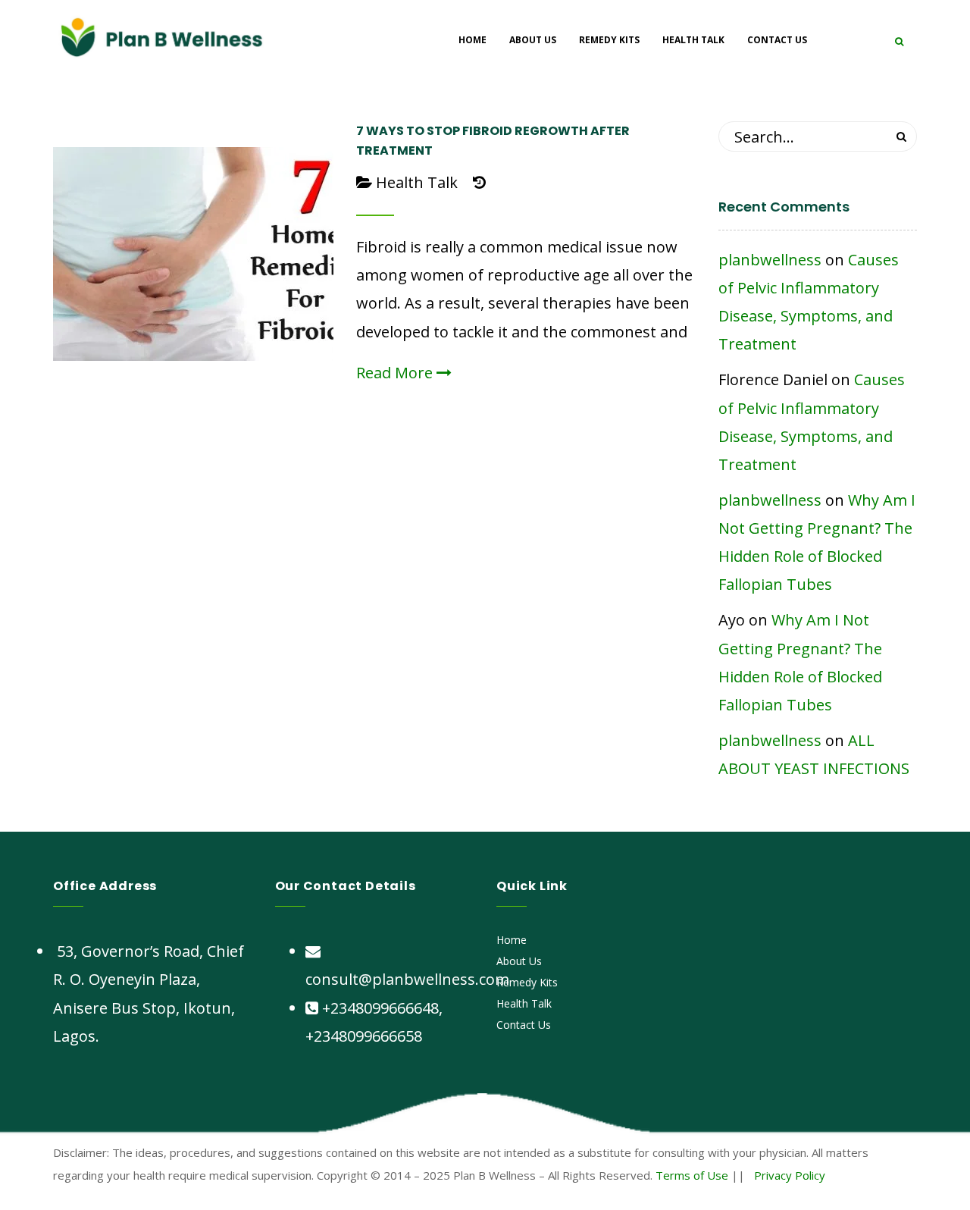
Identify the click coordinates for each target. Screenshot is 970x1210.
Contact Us (523, 1024)
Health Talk (417, 182)
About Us (519, 961)
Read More (396, 372)
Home (511, 940)
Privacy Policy (789, 1175)
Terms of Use (692, 1175)
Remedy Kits (527, 982)
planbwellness (769, 259)
